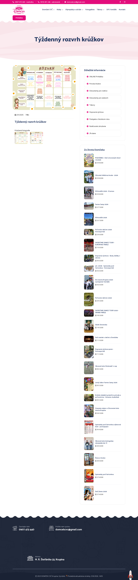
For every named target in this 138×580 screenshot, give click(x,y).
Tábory (100, 9)
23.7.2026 (100, 220)
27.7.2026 (100, 207)
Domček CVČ (47, 9)
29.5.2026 (100, 301)
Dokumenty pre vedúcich (98, 98)
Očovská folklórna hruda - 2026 (106, 175)
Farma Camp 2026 (101, 204)
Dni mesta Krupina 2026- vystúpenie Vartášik (104, 280)
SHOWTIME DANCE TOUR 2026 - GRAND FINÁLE (107, 311)
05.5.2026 (100, 385)
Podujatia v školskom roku (99, 119)
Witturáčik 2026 (101, 217)
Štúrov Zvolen (100, 458)
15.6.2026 (100, 247)
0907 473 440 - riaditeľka (24, 2)
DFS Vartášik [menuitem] (111, 9)
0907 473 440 (26, 530)
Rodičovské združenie (97, 126)
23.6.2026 (100, 234)
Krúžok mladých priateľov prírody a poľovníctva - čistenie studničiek (108, 396)
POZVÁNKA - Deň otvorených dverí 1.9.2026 (108, 159)
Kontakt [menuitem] (122, 9)
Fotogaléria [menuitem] (89, 9)
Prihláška (19, 18)
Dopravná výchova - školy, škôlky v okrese (107, 256)
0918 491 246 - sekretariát (50, 2)
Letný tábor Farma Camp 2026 (106, 382)
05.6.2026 (100, 261)
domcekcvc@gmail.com (76, 2)
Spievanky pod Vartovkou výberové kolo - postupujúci (108, 425)
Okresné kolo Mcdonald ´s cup (106, 366)
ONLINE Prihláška (96, 77)
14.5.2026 (100, 327)
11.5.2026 (100, 340)
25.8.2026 (100, 163)
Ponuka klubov (95, 84)
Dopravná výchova (96, 112)
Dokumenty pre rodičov (98, 91)
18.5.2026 (100, 315)
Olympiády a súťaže (73, 9)
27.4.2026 (100, 477)
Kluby (59, 9)
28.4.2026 (100, 446)
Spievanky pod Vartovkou (104, 474)
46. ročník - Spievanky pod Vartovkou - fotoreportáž (104, 267)
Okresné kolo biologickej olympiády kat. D (104, 442)
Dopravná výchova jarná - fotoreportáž (104, 350)
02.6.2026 (100, 271)
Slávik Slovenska (101, 324)
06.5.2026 (100, 369)
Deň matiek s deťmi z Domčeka (106, 337)
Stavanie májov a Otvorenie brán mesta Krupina (107, 409)
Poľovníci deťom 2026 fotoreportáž (103, 230)
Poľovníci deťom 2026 (103, 298)
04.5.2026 (100, 413)
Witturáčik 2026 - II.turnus (104, 191)
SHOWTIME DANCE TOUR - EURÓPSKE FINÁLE (104, 243)
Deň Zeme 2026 (101, 491)
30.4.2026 (100, 429)
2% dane (92, 133)
